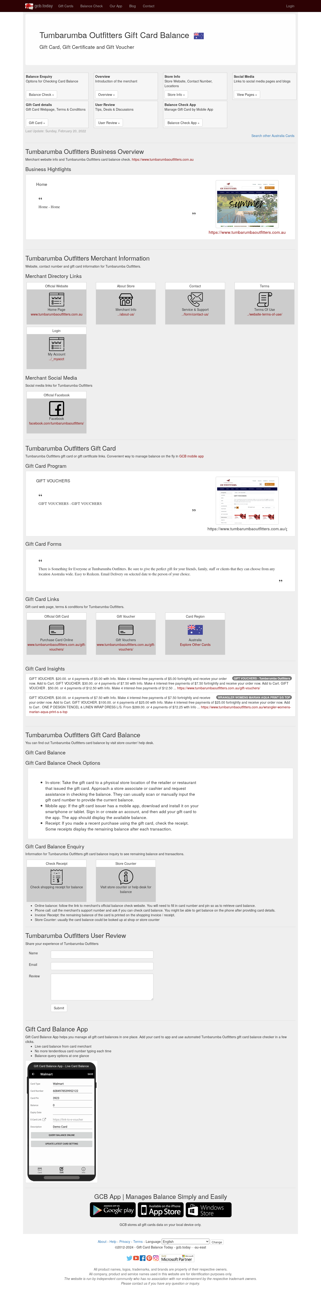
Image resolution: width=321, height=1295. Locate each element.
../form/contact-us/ (195, 314)
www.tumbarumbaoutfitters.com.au (56, 314)
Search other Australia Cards (272, 135)
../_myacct (56, 358)
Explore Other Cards (195, 644)
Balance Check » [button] (41, 94)
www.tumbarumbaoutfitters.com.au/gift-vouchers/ (56, 646)
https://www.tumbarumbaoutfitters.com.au (163, 159)
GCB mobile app (191, 456)
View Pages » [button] (247, 94)
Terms (138, 1241)
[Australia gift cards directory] (199, 34)
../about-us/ (125, 314)
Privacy (124, 1241)
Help (113, 1241)
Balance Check (91, 6)
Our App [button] (116, 6)
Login (290, 6)
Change (217, 1242)
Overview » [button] (106, 94)
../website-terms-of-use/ (264, 314)
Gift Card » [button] (37, 122)
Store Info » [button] (176, 94)
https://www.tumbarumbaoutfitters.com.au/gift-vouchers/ (218, 688)
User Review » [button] (109, 122)
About (102, 1241)
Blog (132, 6)
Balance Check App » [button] (184, 122)
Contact (148, 6)
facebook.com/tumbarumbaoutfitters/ (56, 423)
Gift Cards (65, 6)
